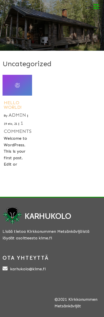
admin (17, 115)
